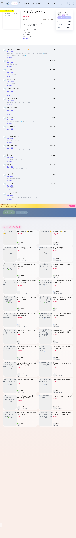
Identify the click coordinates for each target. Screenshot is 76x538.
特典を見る (72, 205)
